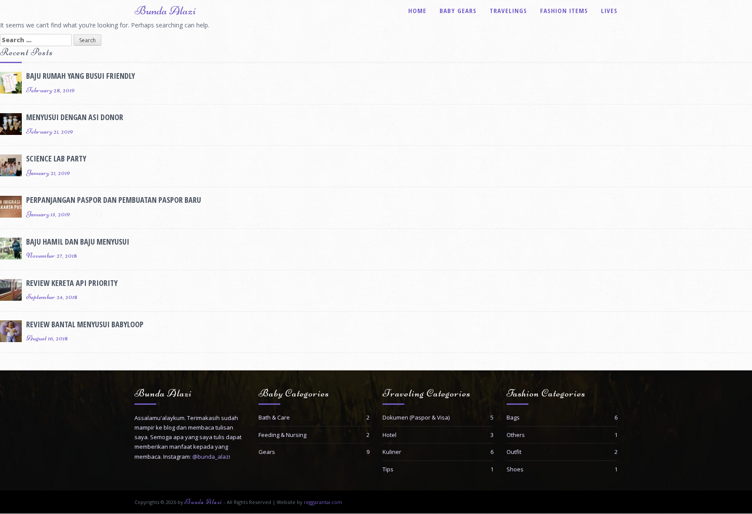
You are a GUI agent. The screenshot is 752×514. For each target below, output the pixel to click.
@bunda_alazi (211, 456)
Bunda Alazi (165, 10)
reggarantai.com (323, 502)
